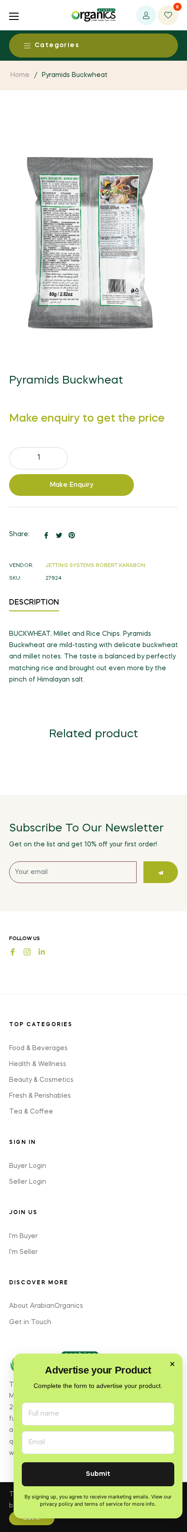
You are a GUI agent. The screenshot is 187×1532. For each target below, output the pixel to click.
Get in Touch (30, 1322)
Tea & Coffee (31, 1112)
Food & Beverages (38, 1048)
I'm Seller (23, 1252)
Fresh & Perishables (40, 1096)
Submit (98, 1474)
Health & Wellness (37, 1064)
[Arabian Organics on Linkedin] (41, 951)
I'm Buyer (23, 1236)
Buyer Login (27, 1166)
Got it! (32, 1518)
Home (20, 75)
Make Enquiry (72, 485)
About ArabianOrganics (46, 1306)
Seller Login (27, 1182)
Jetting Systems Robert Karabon (95, 565)
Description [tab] (34, 602)
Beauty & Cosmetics (41, 1080)
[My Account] (146, 15)
